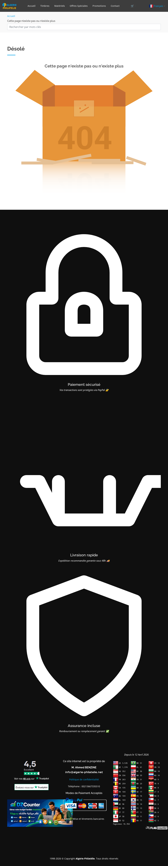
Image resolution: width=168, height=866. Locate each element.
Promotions (99, 5)
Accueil (31, 5)
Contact (115, 5)
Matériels (59, 5)
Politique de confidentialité (84, 779)
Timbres (44, 5)
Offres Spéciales (79, 5)
